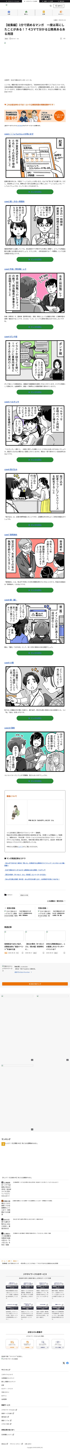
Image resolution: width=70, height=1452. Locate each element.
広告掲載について (6, 1434)
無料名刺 (62, 1)
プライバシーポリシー (15, 1444)
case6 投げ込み (10, 469)
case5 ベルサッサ (11, 401)
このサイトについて (7, 1374)
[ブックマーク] (61, 38)
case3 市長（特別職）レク (15, 269)
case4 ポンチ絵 (10, 336)
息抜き (15, 1261)
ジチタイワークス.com (13, 1)
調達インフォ (5, 1420)
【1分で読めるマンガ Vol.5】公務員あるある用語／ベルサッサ (24, 870)
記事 (9, 1261)
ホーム (3, 1261)
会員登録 (4, 1399)
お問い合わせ (28, 1444)
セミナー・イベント (7, 1389)
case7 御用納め (10, 534)
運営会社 (3, 1444)
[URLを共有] (64, 38)
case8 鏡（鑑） (10, 599)
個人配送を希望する (34, 984)
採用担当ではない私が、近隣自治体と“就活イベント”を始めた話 (13, 946)
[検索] (50, 6)
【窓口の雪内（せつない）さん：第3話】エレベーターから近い (25, 874)
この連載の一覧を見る (55, 901)
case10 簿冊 (9, 727)
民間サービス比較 (48, 1)
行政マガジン (5, 1392)
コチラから (20, 125)
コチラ (20, 846)
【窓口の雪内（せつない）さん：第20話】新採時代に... (34, 946)
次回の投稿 (42, 908)
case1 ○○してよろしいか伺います (19, 134)
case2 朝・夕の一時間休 (14, 201)
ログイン (60, 6)
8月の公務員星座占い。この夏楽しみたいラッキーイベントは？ (55, 946)
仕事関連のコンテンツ (7, 1378)
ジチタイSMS (5, 1424)
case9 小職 (9, 662)
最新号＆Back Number (22, 972)
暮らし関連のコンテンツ (8, 1381)
